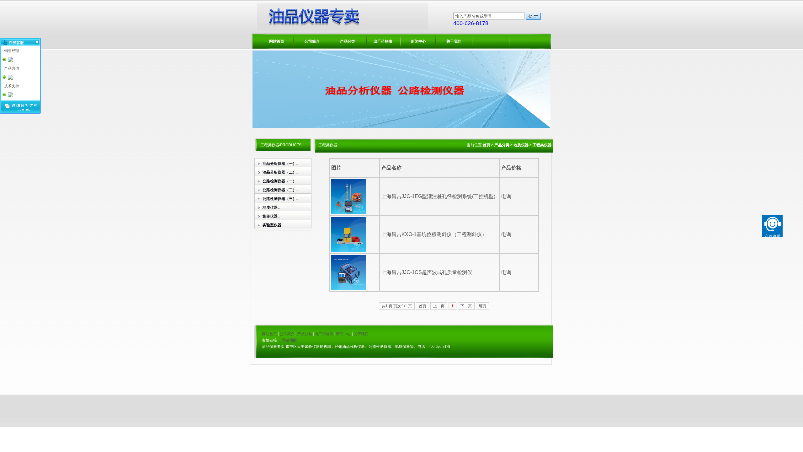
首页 (486, 145)
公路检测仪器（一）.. (280, 181)
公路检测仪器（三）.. (280, 198)
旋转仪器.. (271, 216)
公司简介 (312, 41)
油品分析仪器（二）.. (280, 172)
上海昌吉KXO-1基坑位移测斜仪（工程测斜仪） (434, 234)
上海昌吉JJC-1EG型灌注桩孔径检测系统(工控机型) (438, 196)
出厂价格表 (383, 41)
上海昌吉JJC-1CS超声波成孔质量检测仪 (426, 272)
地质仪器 (521, 145)
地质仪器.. (271, 207)
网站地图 (289, 340)
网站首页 (276, 41)
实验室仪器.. (273, 225)
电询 (506, 196)
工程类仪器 (542, 145)
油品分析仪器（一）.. (280, 163)
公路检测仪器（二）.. (280, 190)
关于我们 (453, 41)
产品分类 (347, 41)
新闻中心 (418, 41)
